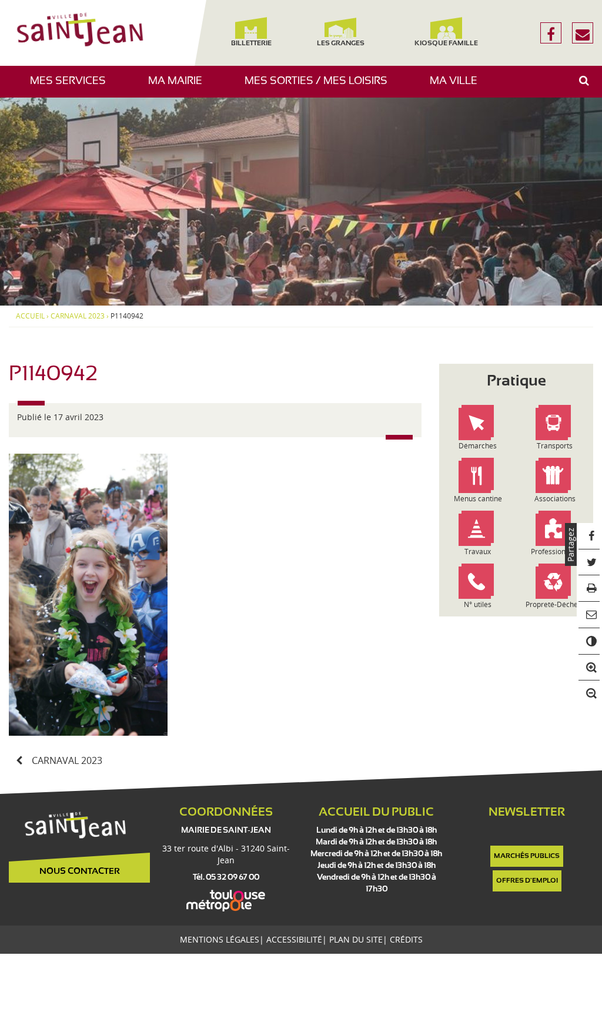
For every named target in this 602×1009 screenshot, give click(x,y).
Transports (555, 446)
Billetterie (251, 43)
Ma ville (458, 87)
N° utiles (477, 604)
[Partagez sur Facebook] (589, 536)
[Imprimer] (589, 588)
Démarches (478, 446)
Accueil (30, 316)
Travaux (477, 552)
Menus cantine (478, 499)
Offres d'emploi (527, 880)
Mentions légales (219, 939)
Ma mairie (179, 87)
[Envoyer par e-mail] (589, 615)
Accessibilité (294, 939)
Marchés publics (527, 856)
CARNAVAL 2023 (78, 316)
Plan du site (356, 939)
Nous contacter (79, 871)
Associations (555, 499)
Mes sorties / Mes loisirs (320, 87)
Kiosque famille (446, 43)
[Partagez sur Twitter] (589, 562)
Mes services (72, 87)
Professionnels (555, 552)
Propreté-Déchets (555, 604)
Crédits (406, 939)
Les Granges (340, 43)
